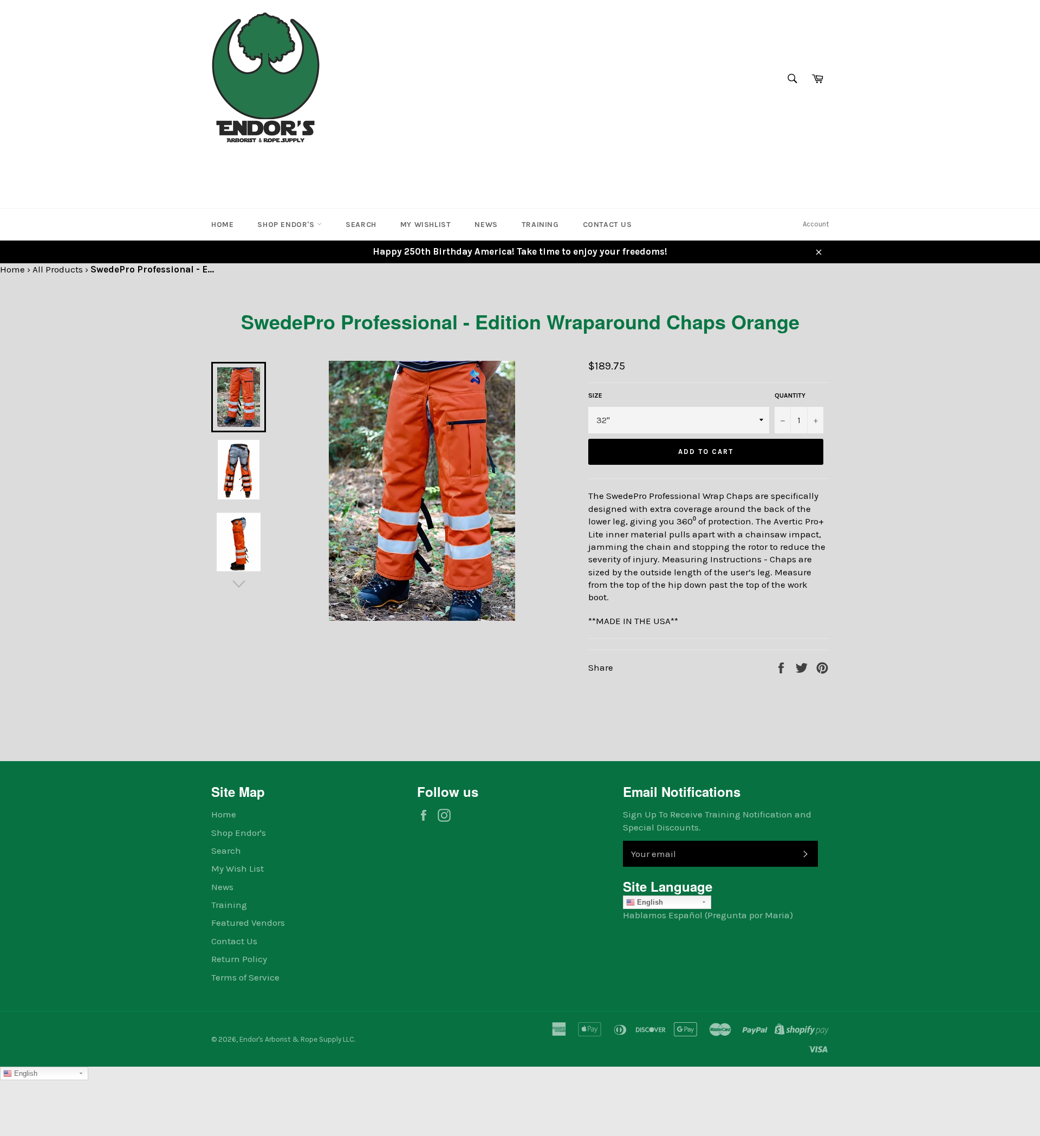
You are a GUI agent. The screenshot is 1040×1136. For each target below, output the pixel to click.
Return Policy (239, 958)
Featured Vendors (248, 922)
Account (816, 224)
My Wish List (237, 868)
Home (222, 224)
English (649, 902)
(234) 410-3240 (245, 164)
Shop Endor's (287, 224)
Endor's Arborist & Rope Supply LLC (296, 1039)
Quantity (790, 395)
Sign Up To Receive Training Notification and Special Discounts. (717, 820)
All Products (57, 269)
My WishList (425, 224)
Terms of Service (245, 977)
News (485, 224)
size (595, 395)
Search (361, 224)
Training (540, 224)
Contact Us (607, 224)
